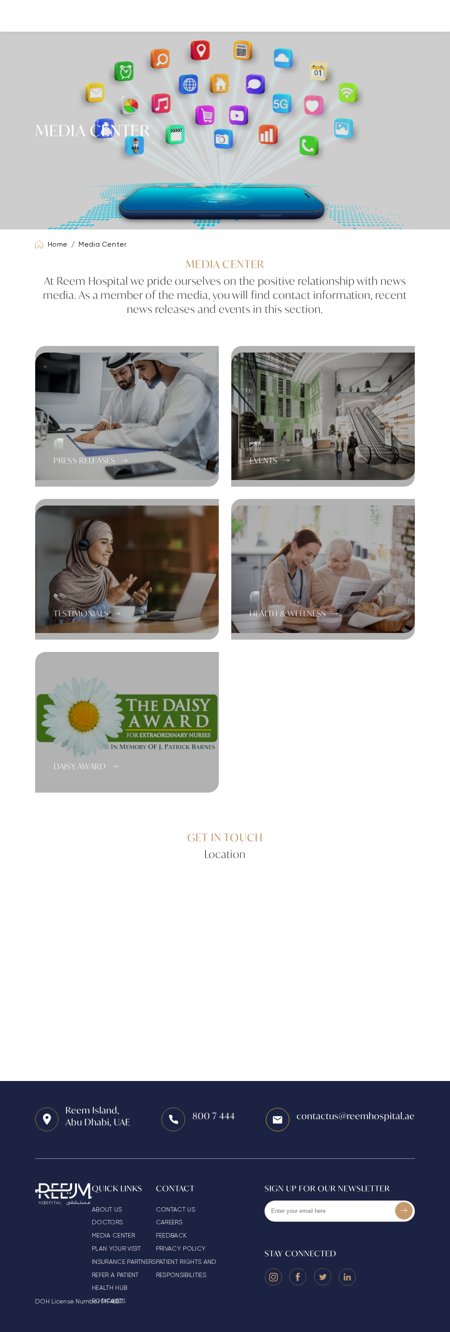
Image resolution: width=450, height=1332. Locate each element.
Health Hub (109, 1287)
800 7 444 (213, 1116)
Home (58, 244)
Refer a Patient (115, 1274)
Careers (169, 1222)
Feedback (171, 1235)
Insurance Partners (124, 1261)
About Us (107, 1209)
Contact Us (175, 1209)
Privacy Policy (181, 1248)
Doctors (107, 1222)
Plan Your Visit (116, 1248)
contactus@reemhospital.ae (356, 1116)
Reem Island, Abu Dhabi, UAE (98, 1116)
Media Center (103, 244)
